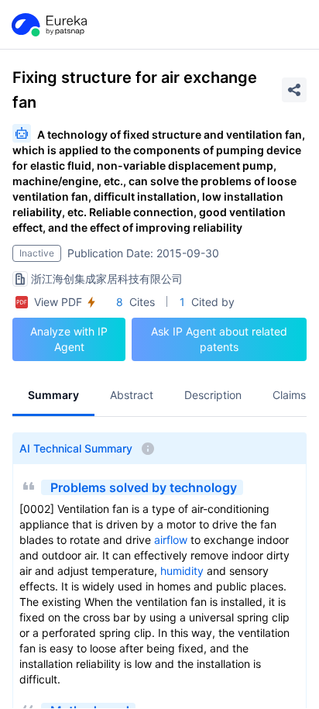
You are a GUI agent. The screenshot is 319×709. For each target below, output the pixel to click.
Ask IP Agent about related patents (219, 339)
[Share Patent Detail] (294, 89)
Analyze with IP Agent (69, 339)
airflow (170, 539)
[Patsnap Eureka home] (48, 24)
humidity (182, 570)
